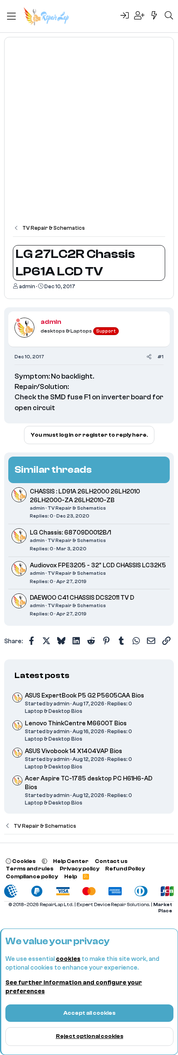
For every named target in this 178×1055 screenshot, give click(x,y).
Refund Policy (125, 868)
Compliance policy (32, 876)
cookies (68, 959)
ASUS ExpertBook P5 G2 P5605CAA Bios (84, 695)
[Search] (168, 16)
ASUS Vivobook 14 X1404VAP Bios (73, 751)
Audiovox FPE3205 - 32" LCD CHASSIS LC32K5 (98, 565)
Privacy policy (79, 868)
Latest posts (42, 675)
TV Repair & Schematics (77, 508)
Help (70, 876)
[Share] (149, 357)
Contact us (111, 861)
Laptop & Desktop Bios (53, 711)
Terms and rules (29, 868)
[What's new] (154, 16)
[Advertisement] (89, 135)
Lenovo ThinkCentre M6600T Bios (76, 723)
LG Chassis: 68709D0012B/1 (70, 532)
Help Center (71, 861)
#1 (160, 357)
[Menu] (11, 16)
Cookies (23, 861)
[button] (44, 861)
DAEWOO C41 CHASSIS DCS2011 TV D (82, 597)
